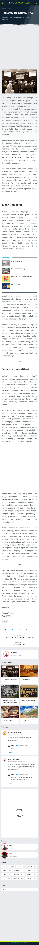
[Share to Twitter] (12, 629)
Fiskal (30, 867)
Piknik (29, 870)
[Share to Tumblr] (33, 629)
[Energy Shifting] (6, 263)
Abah (13, 652)
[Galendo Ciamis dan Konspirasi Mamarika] (10, 691)
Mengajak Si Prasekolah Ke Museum (20, 637)
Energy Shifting (16, 261)
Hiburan (29, 878)
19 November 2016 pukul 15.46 (17, 735)
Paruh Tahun (15, 284)
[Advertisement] (19, 48)
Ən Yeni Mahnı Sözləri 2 (15, 732)
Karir (19, 867)
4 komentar (5, 19)
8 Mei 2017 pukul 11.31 (24, 745)
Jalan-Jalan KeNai (14, 759)
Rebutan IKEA (7, 721)
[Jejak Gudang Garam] (29, 691)
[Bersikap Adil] (29, 671)
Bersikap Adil (19, 644)
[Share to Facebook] (5, 629)
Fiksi (4, 878)
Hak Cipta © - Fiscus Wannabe (19, 942)
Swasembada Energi (18, 269)
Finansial (17, 870)
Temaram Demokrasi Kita (10, 680)
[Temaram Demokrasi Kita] (10, 671)
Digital (29, 874)
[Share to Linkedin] (26, 629)
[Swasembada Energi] (6, 271)
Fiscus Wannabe (19, 2)
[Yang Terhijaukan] (29, 712)
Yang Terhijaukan (27, 721)
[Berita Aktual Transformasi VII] (6, 279)
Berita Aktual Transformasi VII (21, 276)
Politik (5, 621)
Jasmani (16, 878)
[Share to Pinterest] (19, 629)
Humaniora (5, 867)
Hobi (4, 874)
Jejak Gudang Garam (29, 700)
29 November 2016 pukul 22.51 (17, 761)
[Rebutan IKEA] (10, 712)
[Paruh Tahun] (6, 286)
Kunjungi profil (13, 848)
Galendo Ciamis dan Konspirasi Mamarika (10, 701)
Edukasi (16, 874)
